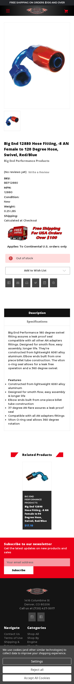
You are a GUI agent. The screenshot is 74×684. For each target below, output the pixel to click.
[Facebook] (8, 282)
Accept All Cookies (37, 678)
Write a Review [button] (38, 172)
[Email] (17, 282)
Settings (37, 661)
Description (37, 313)
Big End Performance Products (26, 161)
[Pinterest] (53, 282)
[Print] (26, 282)
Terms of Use (13, 638)
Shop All (33, 634)
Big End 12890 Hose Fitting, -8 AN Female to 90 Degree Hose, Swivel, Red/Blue (37, 514)
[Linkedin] (44, 282)
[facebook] (41, 616)
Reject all (37, 670)
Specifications (37, 321)
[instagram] (32, 616)
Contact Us (12, 634)
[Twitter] (35, 282)
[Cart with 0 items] (64, 9)
